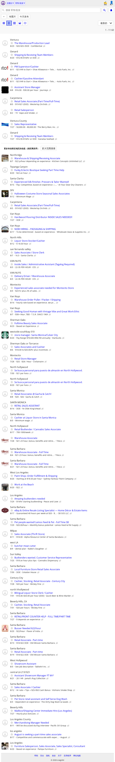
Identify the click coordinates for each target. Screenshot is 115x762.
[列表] (3, 23)
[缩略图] (9, 23)
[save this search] (111, 10)
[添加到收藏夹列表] (11, 43)
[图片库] (19, 23)
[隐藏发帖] (44, 46)
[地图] (25, 23)
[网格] (14, 23)
